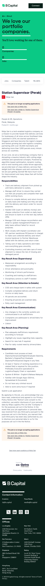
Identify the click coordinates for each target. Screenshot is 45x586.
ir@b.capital (7, 502)
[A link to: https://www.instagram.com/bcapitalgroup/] (21, 512)
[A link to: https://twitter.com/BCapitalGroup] (8, 512)
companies (16, 81)
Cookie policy (28, 470)
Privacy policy (17, 470)
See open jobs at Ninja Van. (17, 107)
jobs (6, 81)
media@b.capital (30, 502)
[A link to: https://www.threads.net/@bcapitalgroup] (27, 512)
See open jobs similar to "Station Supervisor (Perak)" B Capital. (23, 111)
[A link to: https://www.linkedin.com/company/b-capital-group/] (15, 512)
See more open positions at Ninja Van (22, 450)
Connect (36, 6)
